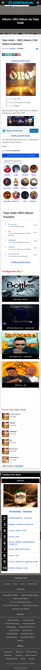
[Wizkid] (16, 182)
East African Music (27, 637)
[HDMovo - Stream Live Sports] (20, 125)
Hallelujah (12, 240)
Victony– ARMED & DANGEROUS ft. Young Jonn (21, 543)
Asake (16, 175)
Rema (34, 175)
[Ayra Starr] (7, 182)
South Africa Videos (30, 605)
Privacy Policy (31, 652)
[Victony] (25, 169)
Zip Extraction (31, 655)
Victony (25, 175)
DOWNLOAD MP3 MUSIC (20, 136)
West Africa (27, 630)
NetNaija (32, 663)
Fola (24, 201)
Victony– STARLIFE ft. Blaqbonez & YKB (23, 562)
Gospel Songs (28, 620)
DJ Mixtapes (11, 627)
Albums (20, 48)
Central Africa (11, 637)
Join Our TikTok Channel (21, 156)
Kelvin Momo (35, 188)
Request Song (11, 659)
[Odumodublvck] (34, 195)
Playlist (20, 641)
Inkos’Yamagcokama (20, 201)
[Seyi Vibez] (7, 195)
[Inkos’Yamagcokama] (16, 195)
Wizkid (16, 188)
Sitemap (25, 663)
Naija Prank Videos (20, 598)
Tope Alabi (17, 99)
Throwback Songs (12, 623)
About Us (19, 652)
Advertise (8, 655)
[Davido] (7, 169)
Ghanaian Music (29, 623)
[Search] (38, 2)
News (15, 584)
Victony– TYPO (13, 537)
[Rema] (34, 169)
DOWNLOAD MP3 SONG (20, 61)
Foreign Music (12, 634)
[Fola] (25, 195)
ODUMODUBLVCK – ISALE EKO (20, 518)
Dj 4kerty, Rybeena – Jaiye (18, 568)
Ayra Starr (7, 188)
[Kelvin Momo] (34, 182)
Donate (32, 659)
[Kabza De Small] (25, 182)
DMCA (23, 659)
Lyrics (22, 584)
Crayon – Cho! (13, 555)
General (7, 584)
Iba (9, 231)
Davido (7, 175)
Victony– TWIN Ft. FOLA (17, 530)
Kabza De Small (26, 188)
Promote (18, 655)
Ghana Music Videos (11, 605)
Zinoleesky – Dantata (20, 511)
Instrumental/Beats (27, 627)
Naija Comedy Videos (29, 595)
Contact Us (8, 652)
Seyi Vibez (7, 201)
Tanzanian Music (27, 634)
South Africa (14, 630)
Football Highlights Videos (20, 602)
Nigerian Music (14, 620)
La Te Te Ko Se (13, 254)
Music (21, 481)
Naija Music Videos (10, 595)
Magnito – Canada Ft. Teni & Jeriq (20, 524)
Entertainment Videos (20, 609)
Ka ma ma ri (12, 224)
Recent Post (32, 584)
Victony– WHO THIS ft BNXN (19, 549)
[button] (3, 54)
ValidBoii (13, 48)
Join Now (34, 131)
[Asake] (16, 169)
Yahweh (11, 247)
